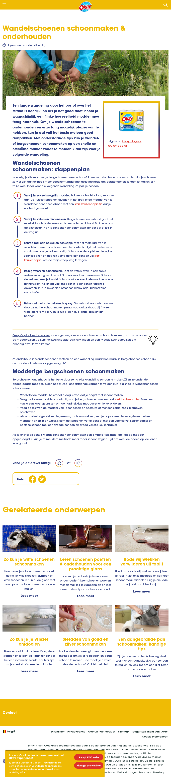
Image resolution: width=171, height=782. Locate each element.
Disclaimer (58, 731)
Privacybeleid (76, 731)
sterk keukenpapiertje (88, 204)
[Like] (59, 463)
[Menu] (4, 5)
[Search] (165, 5)
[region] (55, 763)
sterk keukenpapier (127, 399)
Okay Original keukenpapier (31, 335)
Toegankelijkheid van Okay (150, 731)
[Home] (85, 6)
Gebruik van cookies (102, 731)
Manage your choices (89, 765)
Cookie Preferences (155, 736)
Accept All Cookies (88, 757)
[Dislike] (78, 463)
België (11, 731)
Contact (10, 712)
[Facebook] (32, 479)
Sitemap (123, 731)
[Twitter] (42, 479)
